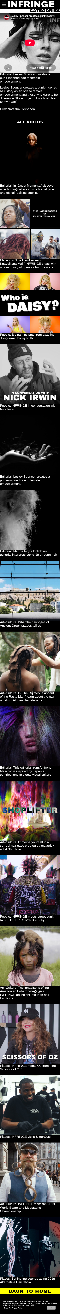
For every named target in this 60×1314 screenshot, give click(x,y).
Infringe (31, 4)
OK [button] (51, 1307)
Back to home (30, 1291)
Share (4, 115)
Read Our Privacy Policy (13, 1308)
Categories (45, 11)
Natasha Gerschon (21, 109)
